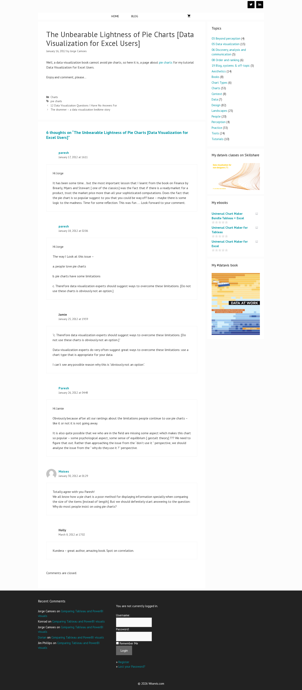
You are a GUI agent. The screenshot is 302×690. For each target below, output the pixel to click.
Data (215, 99)
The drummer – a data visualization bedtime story (80, 109)
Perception (219, 122)
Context (217, 94)
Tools (215, 133)
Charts (54, 97)
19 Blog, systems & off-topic (231, 65)
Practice (217, 128)
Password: (122, 629)
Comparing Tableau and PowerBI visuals (78, 621)
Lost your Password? (131, 666)
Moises (64, 471)
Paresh (64, 388)
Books (215, 77)
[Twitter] (251, 4)
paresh (64, 153)
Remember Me (129, 643)
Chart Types (219, 83)
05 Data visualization (226, 44)
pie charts (165, 62)
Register (123, 662)
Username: (123, 615)
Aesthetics (219, 71)
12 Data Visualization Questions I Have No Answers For (84, 105)
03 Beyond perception (226, 38)
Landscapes (219, 111)
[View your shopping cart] (189, 16)
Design (216, 105)
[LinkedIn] (259, 4)
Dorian (42, 637)
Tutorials (218, 139)
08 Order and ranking (225, 60)
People (216, 116)
